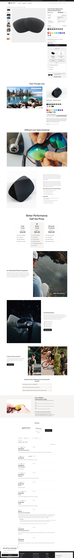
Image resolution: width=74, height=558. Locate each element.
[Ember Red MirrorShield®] (51, 112)
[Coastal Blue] (54, 29)
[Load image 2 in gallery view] (8, 14)
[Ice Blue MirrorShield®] (58, 33)
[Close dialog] (17, 547)
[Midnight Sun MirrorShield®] (48, 33)
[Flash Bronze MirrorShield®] (50, 35)
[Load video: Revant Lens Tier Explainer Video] (37, 149)
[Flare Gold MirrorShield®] (54, 33)
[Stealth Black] (48, 29)
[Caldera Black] (53, 106)
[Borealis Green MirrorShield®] (53, 112)
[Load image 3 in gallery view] (8, 18)
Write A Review (48, 430)
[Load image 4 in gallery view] (8, 22)
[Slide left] (8, 7)
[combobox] (55, 3)
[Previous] (49, 57)
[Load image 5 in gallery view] (8, 26)
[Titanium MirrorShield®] (48, 35)
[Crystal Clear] (62, 104)
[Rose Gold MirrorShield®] (52, 33)
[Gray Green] (52, 29)
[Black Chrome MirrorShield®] (64, 33)
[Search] (60, 3)
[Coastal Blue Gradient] (62, 29)
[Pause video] (35, 295)
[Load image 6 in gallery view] (8, 30)
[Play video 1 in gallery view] (8, 38)
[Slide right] (8, 43)
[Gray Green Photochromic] (49, 106)
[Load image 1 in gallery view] (8, 10)
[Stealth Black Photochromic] (47, 106)
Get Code (10, 555)
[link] (62, 12)
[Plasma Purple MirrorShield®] (62, 33)
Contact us (64, 0)
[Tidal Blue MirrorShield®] (60, 33)
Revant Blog (21, 556)
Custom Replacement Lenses (42, 413)
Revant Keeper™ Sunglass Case (53, 56)
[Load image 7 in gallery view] (8, 34)
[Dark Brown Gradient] (58, 29)
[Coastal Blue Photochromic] (51, 106)
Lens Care (47, 556)
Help (59, 0)
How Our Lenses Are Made (36, 556)
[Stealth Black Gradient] (56, 29)
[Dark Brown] (50, 29)
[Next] (65, 57)
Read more (47, 517)
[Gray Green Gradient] (60, 29)
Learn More (61, 39)
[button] (19, 2)
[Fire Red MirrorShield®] (50, 33)
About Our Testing (48, 329)
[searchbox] (21, 438)
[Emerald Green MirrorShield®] (56, 33)
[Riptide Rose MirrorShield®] (55, 112)
